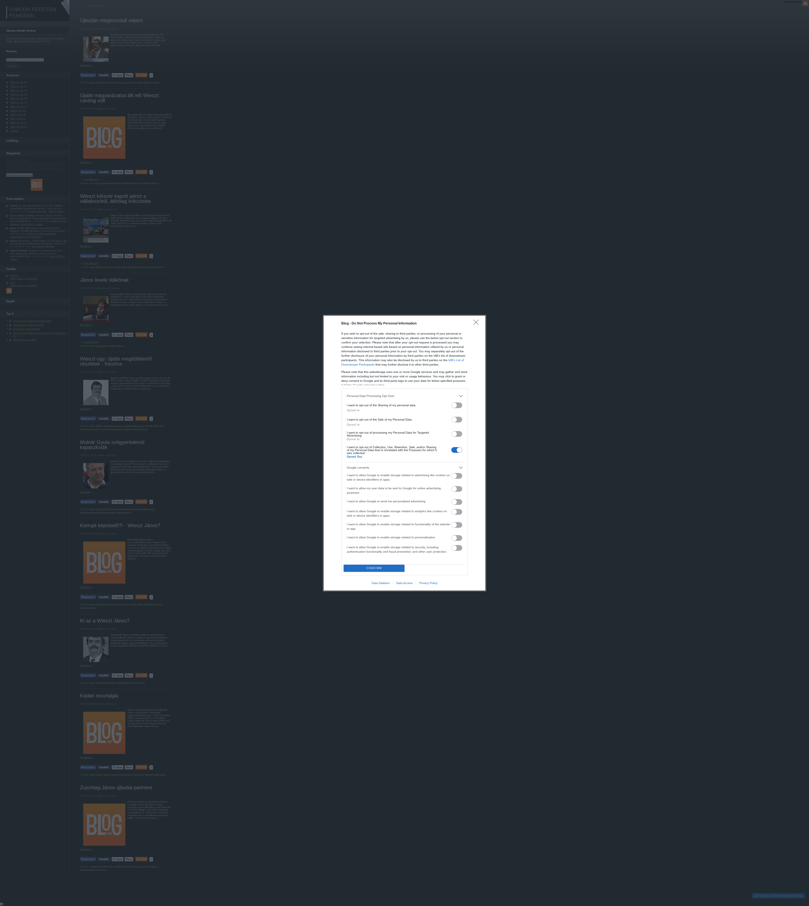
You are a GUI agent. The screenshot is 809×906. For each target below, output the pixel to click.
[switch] (456, 405)
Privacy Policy (428, 583)
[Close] (477, 324)
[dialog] (404, 453)
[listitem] (404, 396)
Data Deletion (381, 583)
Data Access (404, 583)
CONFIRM (374, 568)
